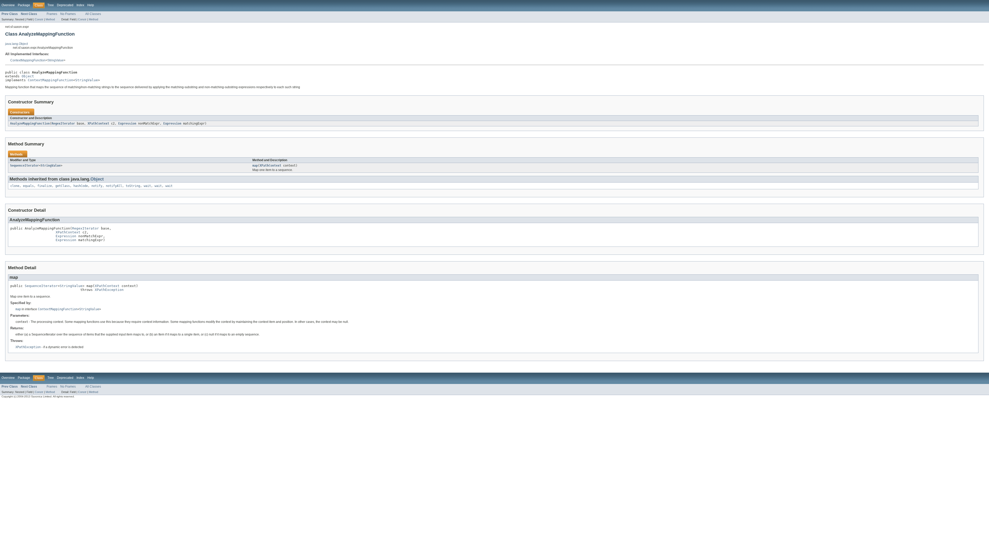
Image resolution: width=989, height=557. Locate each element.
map (255, 165)
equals (28, 186)
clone (14, 186)
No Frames (68, 14)
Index (80, 5)
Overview (8, 5)
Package (24, 5)
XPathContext (98, 123)
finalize (44, 186)
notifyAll (114, 186)
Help (90, 5)
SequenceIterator (24, 165)
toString (133, 186)
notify (96, 186)
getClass (62, 186)
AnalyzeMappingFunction (30, 123)
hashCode (80, 186)
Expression (127, 123)
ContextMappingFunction (28, 60)
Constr (39, 19)
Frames (52, 14)
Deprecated (65, 5)
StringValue (55, 60)
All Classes (93, 14)
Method (50, 19)
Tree (50, 5)
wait (147, 186)
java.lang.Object (16, 44)
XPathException (109, 290)
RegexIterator (63, 123)
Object (28, 76)
